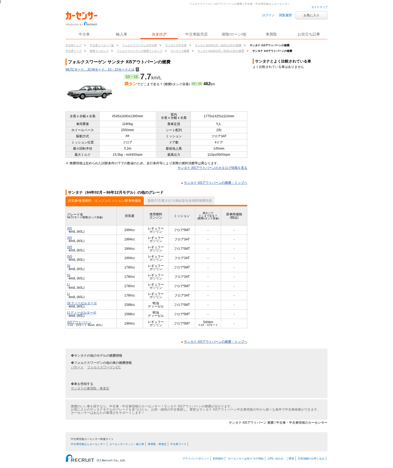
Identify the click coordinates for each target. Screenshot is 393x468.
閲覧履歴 (285, 15)
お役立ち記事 (309, 34)
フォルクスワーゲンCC (104, 367)
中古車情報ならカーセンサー (88, 444)
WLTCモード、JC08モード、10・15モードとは (102, 69)
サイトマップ (319, 7)
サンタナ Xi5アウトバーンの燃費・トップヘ (215, 183)
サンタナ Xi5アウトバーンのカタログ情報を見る (212, 168)
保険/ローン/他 (234, 34)
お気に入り (311, 15)
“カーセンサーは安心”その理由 (245, 458)
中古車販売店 (196, 34)
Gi (68, 266)
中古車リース (178, 444)
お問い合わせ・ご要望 (280, 458)
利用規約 (218, 458)
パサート (77, 367)
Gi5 (69, 247)
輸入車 (121, 34)
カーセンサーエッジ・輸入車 (126, 444)
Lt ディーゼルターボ (81, 312)
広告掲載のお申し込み (311, 458)
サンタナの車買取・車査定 (90, 388)
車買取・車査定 (157, 444)
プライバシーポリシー (195, 458)
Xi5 (69, 228)
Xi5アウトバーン (79, 322)
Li (68, 284)
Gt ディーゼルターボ (82, 303)
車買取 (271, 34)
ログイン (268, 15)
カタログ (159, 34)
